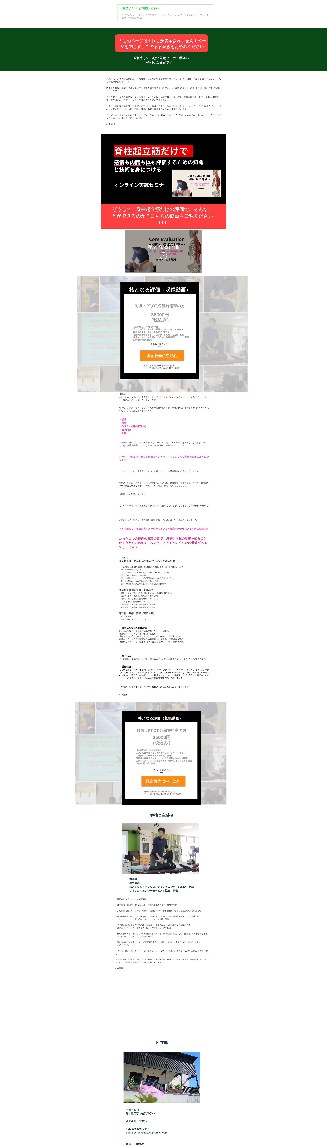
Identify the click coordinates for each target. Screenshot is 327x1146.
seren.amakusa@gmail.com (150, 1132)
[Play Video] (163, 255)
